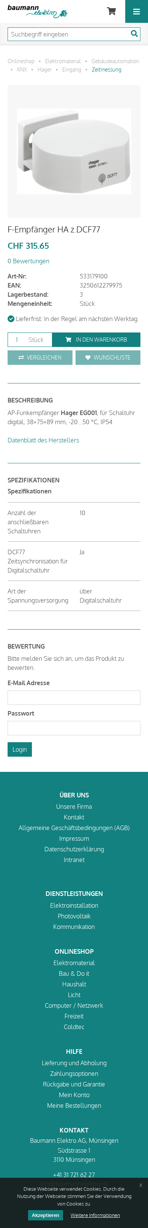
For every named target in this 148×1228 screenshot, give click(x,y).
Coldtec (74, 1027)
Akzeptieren (45, 1215)
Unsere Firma (74, 806)
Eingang (71, 69)
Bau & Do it (74, 973)
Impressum (74, 838)
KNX (22, 69)
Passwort (21, 713)
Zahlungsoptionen (74, 1073)
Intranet (74, 860)
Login (20, 749)
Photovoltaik (74, 916)
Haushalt (74, 984)
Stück (35, 340)
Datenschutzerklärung (74, 849)
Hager (45, 69)
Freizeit (74, 1016)
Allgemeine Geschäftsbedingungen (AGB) (74, 828)
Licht (74, 995)
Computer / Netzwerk (74, 1005)
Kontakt (74, 817)
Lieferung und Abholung (74, 1063)
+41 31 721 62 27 (74, 1175)
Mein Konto (74, 1095)
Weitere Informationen (95, 1215)
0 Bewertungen (28, 261)
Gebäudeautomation (115, 60)
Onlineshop (21, 60)
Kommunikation (74, 927)
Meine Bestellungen (74, 1105)
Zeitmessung (106, 69)
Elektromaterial (63, 60)
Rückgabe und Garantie (74, 1084)
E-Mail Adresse (29, 683)
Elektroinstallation (74, 905)
